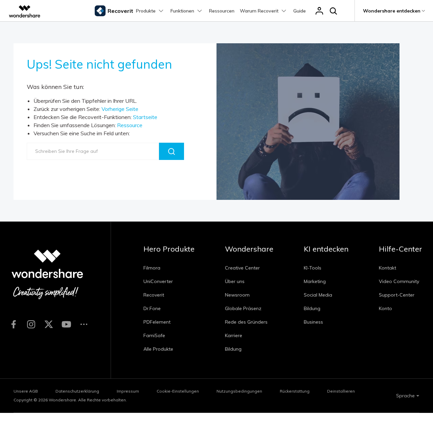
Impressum (128, 391)
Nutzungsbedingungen (239, 391)
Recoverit (153, 295)
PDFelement (156, 322)
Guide (299, 11)
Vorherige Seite (119, 109)
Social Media (318, 295)
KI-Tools (312, 268)
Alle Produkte (158, 349)
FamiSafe (154, 335)
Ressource (129, 125)
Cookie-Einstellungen (178, 391)
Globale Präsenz (243, 308)
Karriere (233, 335)
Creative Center (242, 268)
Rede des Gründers (246, 322)
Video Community (399, 281)
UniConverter (158, 281)
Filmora (151, 268)
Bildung (233, 349)
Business (313, 322)
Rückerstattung (295, 391)
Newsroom (237, 295)
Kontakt (387, 268)
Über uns (235, 281)
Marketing (315, 281)
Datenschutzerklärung (77, 391)
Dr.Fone (152, 308)
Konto (385, 308)
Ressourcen (221, 11)
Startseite (145, 117)
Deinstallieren (341, 391)
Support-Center (396, 295)
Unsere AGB (26, 391)
